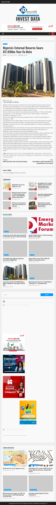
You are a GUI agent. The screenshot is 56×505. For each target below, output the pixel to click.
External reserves (21, 155)
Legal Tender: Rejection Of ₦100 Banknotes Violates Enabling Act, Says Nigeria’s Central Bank (15, 272)
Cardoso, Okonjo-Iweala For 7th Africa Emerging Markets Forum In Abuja (41, 225)
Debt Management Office (28, 153)
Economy (5, 44)
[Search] (49, 33)
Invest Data (28, 18)
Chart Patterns (7, 489)
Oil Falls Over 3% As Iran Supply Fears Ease (7, 186)
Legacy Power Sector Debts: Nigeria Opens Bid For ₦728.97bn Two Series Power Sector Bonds (15, 225)
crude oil (20, 153)
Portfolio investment (7, 157)
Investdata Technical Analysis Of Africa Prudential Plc (33, 196)
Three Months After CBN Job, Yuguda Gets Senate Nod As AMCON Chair (15, 249)
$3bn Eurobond (10, 153)
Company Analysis (34, 464)
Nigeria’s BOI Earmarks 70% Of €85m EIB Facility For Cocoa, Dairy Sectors (41, 249)
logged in (12, 173)
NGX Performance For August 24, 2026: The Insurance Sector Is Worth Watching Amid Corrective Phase (7, 196)
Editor (5, 55)
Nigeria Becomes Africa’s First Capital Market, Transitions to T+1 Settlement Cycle (41, 272)
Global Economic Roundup (9, 464)
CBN (16, 153)
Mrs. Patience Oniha (37, 155)
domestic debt (13, 155)
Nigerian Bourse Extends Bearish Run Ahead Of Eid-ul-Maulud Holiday (33, 205)
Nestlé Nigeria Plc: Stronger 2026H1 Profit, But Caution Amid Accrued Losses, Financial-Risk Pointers (33, 186)
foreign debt (29, 155)
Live (53, 33)
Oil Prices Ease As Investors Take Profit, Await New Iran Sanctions (7, 205)
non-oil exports (46, 155)
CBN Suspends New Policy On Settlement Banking (15, 160)
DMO (7, 155)
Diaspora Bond (38, 153)
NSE (51, 155)
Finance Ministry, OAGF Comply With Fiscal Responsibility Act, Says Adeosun (43, 161)
